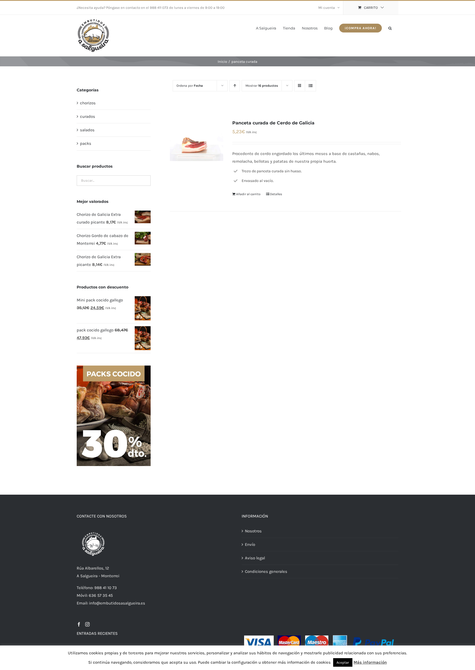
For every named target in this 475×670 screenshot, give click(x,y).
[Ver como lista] (310, 85)
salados (87, 129)
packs (85, 143)
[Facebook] (79, 624)
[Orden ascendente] (234, 85)
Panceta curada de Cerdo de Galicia (273, 123)
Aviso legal (255, 557)
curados (87, 116)
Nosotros (253, 531)
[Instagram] (87, 624)
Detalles (276, 194)
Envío (250, 544)
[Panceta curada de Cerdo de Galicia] (196, 140)
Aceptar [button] (342, 662)
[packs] (114, 367)
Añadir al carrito (248, 194)
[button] (390, 27)
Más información (370, 662)
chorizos (88, 102)
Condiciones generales (266, 571)
